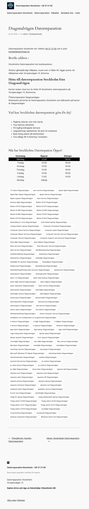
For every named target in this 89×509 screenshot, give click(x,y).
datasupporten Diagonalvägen (47, 274)
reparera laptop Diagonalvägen (50, 381)
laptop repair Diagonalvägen (50, 333)
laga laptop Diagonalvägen (44, 329)
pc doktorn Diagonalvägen (48, 365)
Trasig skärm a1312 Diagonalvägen (54, 405)
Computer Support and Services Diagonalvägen (58, 238)
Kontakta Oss (67, 13)
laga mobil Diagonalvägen (68, 329)
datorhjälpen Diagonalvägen (50, 294)
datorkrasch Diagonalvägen (20, 298)
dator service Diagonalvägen (49, 286)
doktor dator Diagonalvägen (21, 310)
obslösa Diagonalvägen (48, 357)
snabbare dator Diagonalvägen (22, 389)
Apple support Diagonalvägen (21, 198)
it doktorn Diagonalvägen (19, 321)
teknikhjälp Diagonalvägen (45, 393)
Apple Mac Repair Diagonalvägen (22, 194)
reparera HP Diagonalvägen (47, 377)
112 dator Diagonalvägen (19, 190)
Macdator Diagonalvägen (19, 345)
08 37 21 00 (50, 49)
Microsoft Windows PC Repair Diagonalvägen (27, 353)
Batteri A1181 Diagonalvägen (47, 202)
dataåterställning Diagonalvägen (22, 254)
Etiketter (55, 13)
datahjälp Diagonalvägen (45, 258)
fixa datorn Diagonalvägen (46, 310)
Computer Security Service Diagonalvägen (62, 234)
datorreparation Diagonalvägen (22, 302)
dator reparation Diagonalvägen (22, 286)
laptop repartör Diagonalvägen (21, 337)
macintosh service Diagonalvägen (23, 349)
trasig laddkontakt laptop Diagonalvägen (53, 397)
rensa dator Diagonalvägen (42, 369)
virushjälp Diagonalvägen (50, 409)
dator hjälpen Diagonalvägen (51, 282)
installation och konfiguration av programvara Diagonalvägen (33, 318)
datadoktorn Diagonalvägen (20, 258)
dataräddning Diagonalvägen (46, 266)
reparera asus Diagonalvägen (48, 373)
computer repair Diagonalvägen (57, 230)
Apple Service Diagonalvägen (51, 194)
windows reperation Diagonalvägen (23, 417)
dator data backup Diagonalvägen (46, 278)
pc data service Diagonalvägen (22, 365)
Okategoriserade (35, 34)
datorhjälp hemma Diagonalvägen (23, 294)
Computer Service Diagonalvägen (23, 238)
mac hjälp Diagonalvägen (43, 341)
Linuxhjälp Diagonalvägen (20, 341)
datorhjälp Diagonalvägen (45, 290)
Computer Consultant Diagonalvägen (57, 226)
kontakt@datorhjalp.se (19, 52)
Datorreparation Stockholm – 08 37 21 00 (34, 6)
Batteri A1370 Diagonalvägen (47, 206)
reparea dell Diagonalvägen (67, 369)
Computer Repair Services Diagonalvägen (26, 234)
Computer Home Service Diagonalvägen (25, 230)
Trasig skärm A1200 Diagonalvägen (23, 401)
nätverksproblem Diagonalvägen (61, 353)
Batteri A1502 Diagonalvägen (48, 214)
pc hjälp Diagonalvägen (19, 369)
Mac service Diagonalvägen (67, 341)
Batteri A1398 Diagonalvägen (21, 210)
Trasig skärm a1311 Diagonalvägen (23, 405)
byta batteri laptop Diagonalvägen (54, 222)
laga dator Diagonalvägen (20, 329)
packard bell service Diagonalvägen (23, 361)
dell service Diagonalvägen (46, 306)
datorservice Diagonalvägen (48, 302)
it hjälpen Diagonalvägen (63, 321)
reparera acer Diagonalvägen (21, 373)
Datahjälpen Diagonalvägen (52, 262)
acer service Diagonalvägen (43, 190)
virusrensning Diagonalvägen (21, 413)
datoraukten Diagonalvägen (20, 290)
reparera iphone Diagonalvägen (22, 381)
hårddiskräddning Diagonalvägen (22, 314)
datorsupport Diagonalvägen (21, 306)
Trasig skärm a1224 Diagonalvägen (54, 401)
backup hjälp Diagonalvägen (21, 202)
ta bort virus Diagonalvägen (20, 393)
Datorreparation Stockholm (20, 13)
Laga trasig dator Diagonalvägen (22, 333)
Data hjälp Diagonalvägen (20, 242)
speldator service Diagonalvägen (50, 389)
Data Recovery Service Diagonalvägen (51, 246)
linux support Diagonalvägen (48, 337)
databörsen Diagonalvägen (49, 254)
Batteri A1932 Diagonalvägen (48, 218)
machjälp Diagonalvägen (42, 345)
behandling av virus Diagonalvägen (23, 222)
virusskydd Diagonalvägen (46, 413)
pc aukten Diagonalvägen (51, 361)
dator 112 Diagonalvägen (19, 278)
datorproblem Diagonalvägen (46, 298)
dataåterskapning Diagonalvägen (48, 250)
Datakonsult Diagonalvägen (20, 266)
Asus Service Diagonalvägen (48, 198)
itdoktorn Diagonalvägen (65, 325)
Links (77, 13)
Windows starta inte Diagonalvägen (54, 417)
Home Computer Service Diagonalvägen (55, 314)
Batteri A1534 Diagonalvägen (21, 218)
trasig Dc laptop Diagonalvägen (22, 397)
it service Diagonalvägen (19, 325)
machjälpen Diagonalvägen (66, 345)
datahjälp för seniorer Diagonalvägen (24, 262)
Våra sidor (12, 500)
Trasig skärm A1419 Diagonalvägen (23, 409)
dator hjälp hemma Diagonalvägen (23, 282)
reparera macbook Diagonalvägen (23, 385)
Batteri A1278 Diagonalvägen (21, 206)
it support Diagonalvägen (42, 325)
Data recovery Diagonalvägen (21, 246)
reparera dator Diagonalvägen (21, 377)
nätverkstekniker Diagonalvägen (22, 357)
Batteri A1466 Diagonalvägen (21, 214)
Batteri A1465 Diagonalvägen (48, 210)
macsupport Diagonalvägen (50, 349)
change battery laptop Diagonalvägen (24, 226)
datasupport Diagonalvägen (20, 274)
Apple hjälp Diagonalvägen (69, 190)
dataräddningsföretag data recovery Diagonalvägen (30, 270)
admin (25, 34)
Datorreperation (41, 13)
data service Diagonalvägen (20, 250)
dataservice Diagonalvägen (64, 270)
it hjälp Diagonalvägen (41, 321)
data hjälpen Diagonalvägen (44, 242)
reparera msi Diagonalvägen (51, 385)
